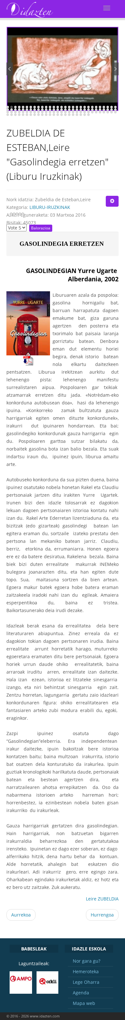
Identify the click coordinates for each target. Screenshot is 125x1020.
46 (69, 109)
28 (111, 107)
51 (88, 109)
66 (34, 112)
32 (15, 109)
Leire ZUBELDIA (102, 899)
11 (46, 107)
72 (57, 112)
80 (88, 112)
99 (50, 114)
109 (88, 114)
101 (57, 114)
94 (30, 114)
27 (107, 107)
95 (34, 114)
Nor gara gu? (86, 961)
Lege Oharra (86, 982)
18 (73, 107)
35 (27, 109)
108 (84, 114)
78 (80, 112)
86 (111, 112)
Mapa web (84, 1003)
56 (107, 109)
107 (80, 114)
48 (77, 109)
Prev (9, 68)
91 (19, 114)
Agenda (81, 993)
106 (77, 114)
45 (65, 109)
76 (73, 112)
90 (15, 114)
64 (27, 112)
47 (73, 109)
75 (69, 112)
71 (54, 112)
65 (30, 112)
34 (23, 109)
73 (61, 112)
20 (80, 107)
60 (11, 112)
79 (84, 112)
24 (96, 107)
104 (69, 114)
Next (115, 68)
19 (77, 107)
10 (42, 107)
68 (42, 112)
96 (38, 114)
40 (46, 109)
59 (7, 112)
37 (34, 109)
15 (61, 107)
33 (19, 109)
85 (107, 112)
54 (100, 109)
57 (111, 109)
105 (73, 114)
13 (54, 107)
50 (84, 109)
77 (77, 112)
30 (7, 109)
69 (46, 112)
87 (115, 112)
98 (46, 114)
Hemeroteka (86, 971)
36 (30, 109)
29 (115, 107)
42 (54, 109)
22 (88, 107)
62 (19, 112)
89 (11, 114)
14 (57, 107)
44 (61, 109)
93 (27, 114)
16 (65, 107)
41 (50, 109)
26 (104, 107)
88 (7, 114)
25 (100, 107)
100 (54, 114)
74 (65, 112)
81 (92, 112)
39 (42, 109)
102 (61, 114)
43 (57, 109)
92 (23, 114)
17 (69, 107)
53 (96, 109)
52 (92, 109)
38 (38, 109)
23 (92, 107)
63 (23, 112)
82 (96, 112)
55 (104, 109)
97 (42, 114)
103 (65, 114)
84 (104, 112)
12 (50, 107)
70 (50, 112)
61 (15, 112)
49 (80, 109)
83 (100, 112)
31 (11, 109)
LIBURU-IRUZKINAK (49, 207)
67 (38, 112)
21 (84, 107)
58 (115, 109)
